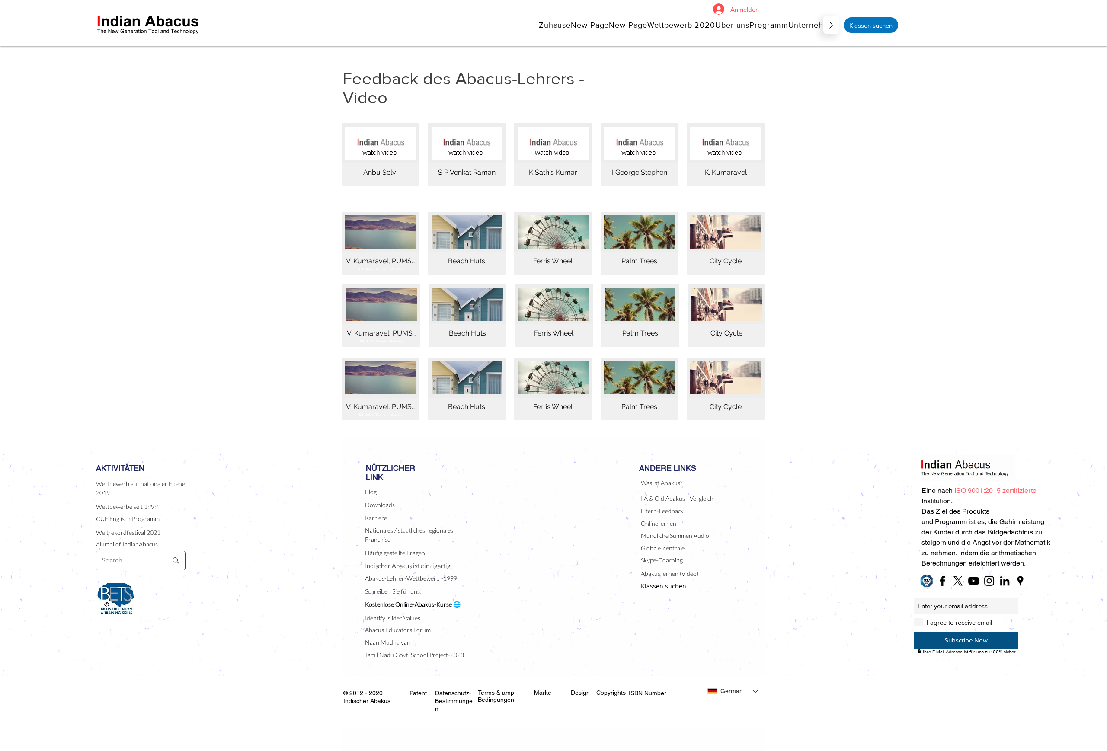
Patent (418, 693)
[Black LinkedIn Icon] (1004, 581)
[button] (732, 25)
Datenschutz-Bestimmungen (454, 701)
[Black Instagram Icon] (989, 581)
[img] (467, 154)
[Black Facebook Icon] (942, 581)
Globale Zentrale (663, 548)
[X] (958, 581)
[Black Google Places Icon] (1020, 581)
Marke (542, 692)
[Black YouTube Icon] (973, 581)
